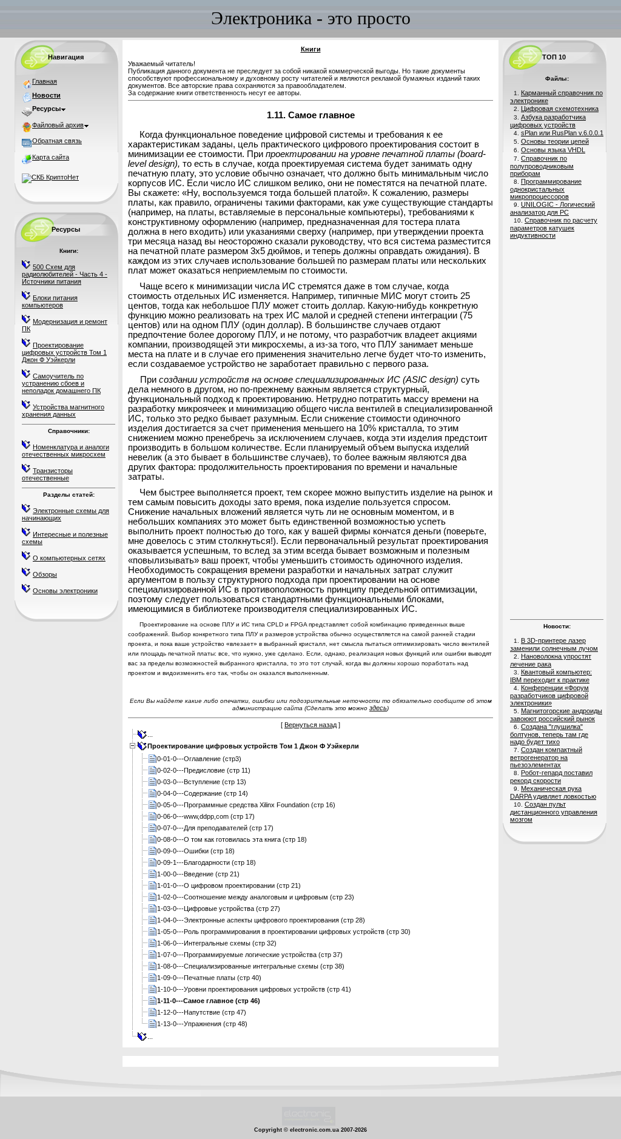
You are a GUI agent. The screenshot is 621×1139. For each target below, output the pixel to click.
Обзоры (45, 574)
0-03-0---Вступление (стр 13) (201, 781)
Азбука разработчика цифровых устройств (548, 121)
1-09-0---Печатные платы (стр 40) (209, 977)
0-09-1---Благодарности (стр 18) (206, 862)
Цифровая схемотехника (560, 108)
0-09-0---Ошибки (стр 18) (196, 851)
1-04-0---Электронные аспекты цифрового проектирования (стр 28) (261, 920)
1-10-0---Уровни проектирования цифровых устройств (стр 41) (254, 989)
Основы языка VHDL (553, 149)
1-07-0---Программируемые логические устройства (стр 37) (250, 954)
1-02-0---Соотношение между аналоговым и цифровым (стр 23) (255, 897)
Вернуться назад (310, 724)
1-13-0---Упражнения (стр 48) (202, 1023)
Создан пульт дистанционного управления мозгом (553, 812)
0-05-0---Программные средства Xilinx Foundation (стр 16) (246, 804)
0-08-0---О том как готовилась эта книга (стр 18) (232, 839)
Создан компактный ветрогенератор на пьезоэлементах (546, 757)
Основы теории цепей (555, 141)
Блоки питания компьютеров (50, 301)
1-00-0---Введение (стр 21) (198, 874)
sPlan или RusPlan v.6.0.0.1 (562, 132)
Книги (311, 49)
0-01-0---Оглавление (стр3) (199, 758)
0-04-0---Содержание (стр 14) (202, 793)
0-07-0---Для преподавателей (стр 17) (215, 828)
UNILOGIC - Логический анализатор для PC (552, 208)
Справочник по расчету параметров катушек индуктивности (553, 228)
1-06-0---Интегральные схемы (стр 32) (217, 943)
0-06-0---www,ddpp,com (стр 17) (206, 816)
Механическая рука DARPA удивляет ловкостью (553, 792)
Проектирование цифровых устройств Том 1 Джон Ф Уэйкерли (64, 352)
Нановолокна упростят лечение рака (550, 660)
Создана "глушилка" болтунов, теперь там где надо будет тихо (549, 734)
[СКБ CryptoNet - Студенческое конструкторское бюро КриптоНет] (50, 177)
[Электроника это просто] (308, 1124)
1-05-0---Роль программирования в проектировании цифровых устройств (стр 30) (284, 931)
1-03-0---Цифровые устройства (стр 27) (218, 908)
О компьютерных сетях (69, 558)
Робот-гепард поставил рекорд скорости (551, 776)
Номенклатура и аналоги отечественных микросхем (65, 450)
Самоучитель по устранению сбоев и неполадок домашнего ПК (61, 383)
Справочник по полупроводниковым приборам (542, 166)
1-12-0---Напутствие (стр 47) (201, 1012)
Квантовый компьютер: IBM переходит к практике (551, 676)
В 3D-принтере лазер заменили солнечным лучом (554, 644)
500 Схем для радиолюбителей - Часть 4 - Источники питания (64, 274)
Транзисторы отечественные (47, 474)
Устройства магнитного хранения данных (63, 410)
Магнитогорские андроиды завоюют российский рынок (556, 714)
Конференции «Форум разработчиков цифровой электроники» (549, 695)
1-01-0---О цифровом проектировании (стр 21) (229, 885)
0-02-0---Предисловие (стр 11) (203, 770)
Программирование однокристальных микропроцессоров (546, 189)
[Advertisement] (556, 428)
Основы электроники (65, 590)
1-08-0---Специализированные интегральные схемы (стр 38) (250, 966)
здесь (378, 707)
